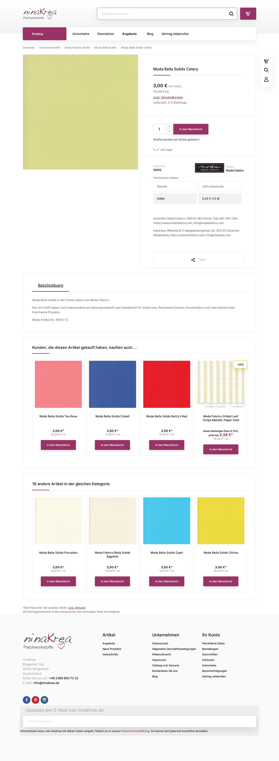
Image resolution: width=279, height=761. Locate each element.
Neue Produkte (111, 648)
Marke (230, 166)
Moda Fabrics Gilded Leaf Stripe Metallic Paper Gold (221, 418)
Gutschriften (210, 654)
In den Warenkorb (190, 129)
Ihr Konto (211, 634)
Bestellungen (210, 648)
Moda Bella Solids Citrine (221, 552)
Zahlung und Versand (165, 665)
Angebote (108, 643)
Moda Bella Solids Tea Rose (58, 416)
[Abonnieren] (250, 721)
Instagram (44, 700)
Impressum (159, 659)
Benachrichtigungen (214, 670)
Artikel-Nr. (159, 166)
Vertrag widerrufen (214, 676)
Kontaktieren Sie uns (165, 670)
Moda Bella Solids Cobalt (112, 416)
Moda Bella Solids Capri (167, 552)
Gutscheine (209, 665)
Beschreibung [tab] (50, 285)
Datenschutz (160, 643)
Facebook (26, 700)
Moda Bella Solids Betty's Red (166, 416)
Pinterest (35, 700)
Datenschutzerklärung (135, 731)
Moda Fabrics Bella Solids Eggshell (112, 554)
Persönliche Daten (213, 643)
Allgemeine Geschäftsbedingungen (174, 648)
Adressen (208, 659)
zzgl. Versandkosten (168, 97)
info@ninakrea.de (46, 683)
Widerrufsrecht (161, 654)
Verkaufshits (110, 654)
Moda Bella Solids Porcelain (58, 552)
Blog (155, 676)
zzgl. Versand (76, 607)
